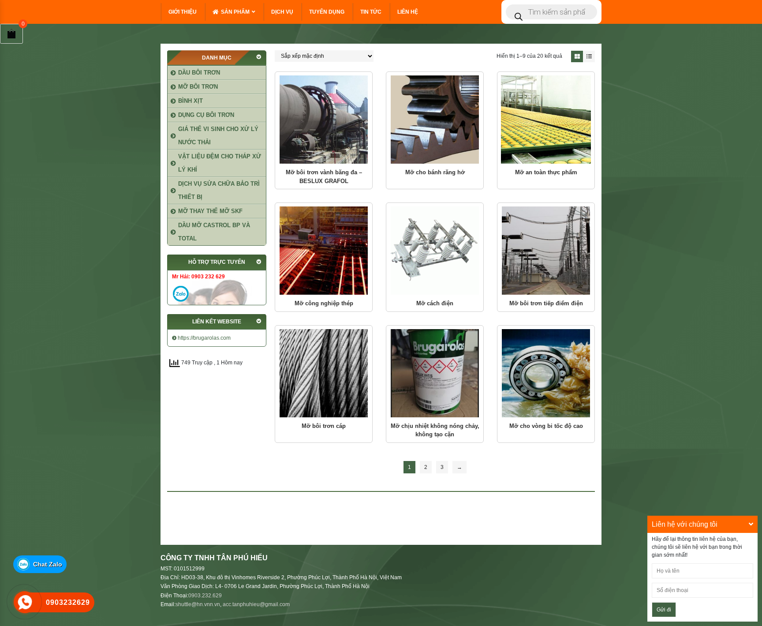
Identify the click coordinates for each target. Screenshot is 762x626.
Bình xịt (190, 100)
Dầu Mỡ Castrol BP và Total (214, 232)
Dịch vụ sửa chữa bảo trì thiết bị (219, 190)
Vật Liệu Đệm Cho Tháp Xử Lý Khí (219, 163)
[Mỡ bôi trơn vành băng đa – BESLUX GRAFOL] (324, 119)
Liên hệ (407, 12)
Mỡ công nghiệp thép (324, 303)
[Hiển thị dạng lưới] (577, 57)
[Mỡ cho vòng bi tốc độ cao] (546, 373)
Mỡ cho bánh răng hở (435, 172)
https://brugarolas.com (203, 338)
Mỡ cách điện (434, 303)
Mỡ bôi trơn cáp (324, 426)
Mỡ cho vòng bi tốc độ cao (546, 426)
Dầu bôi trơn (199, 72)
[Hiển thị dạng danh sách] (589, 57)
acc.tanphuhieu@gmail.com (256, 604)
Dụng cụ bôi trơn (206, 115)
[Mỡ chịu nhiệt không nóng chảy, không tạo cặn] (435, 373)
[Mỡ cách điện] (435, 250)
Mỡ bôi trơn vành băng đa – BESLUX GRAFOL (324, 176)
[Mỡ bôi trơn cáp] (324, 373)
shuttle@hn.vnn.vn (198, 604)
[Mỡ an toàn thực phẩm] (546, 119)
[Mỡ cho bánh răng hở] (435, 119)
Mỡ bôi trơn (198, 86)
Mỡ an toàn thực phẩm (546, 172)
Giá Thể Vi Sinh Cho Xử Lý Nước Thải (218, 136)
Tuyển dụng (326, 12)
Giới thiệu (182, 12)
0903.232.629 (205, 595)
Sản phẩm (235, 12)
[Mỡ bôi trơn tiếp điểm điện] (546, 250)
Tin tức (370, 12)
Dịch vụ (282, 12)
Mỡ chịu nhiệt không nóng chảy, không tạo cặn (435, 430)
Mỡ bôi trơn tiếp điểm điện (546, 303)
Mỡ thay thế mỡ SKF (210, 211)
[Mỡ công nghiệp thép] (324, 250)
